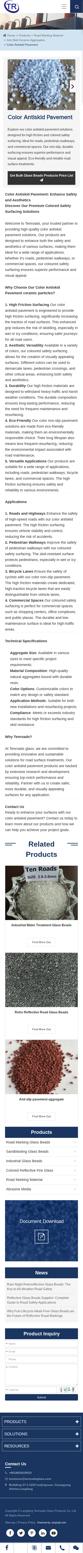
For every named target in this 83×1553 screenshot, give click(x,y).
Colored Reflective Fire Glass (29, 1170)
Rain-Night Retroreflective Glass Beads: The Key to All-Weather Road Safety (39, 1287)
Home (11, 35)
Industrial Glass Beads (24, 1161)
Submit (41, 1397)
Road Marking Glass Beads (28, 1142)
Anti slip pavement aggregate (41, 1099)
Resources (16, 1446)
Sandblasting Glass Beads (27, 1152)
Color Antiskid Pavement (22, 44)
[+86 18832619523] (21, 1548)
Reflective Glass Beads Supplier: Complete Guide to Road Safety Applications (38, 1300)
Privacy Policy (26, 1522)
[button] (72, 86)
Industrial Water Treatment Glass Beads (41, 925)
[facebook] (7, 1548)
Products (24, 35)
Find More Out (41, 942)
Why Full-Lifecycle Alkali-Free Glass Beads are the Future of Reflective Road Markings (40, 1313)
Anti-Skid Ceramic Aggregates (26, 40)
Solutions (15, 1434)
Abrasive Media (18, 1189)
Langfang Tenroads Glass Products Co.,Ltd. (49, 1510)
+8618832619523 (20, 1472)
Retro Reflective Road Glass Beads (41, 1012)
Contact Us (15, 1464)
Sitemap (10, 1522)
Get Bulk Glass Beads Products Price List (41, 175)
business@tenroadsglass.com (30, 1478)
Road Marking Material (48, 35)
